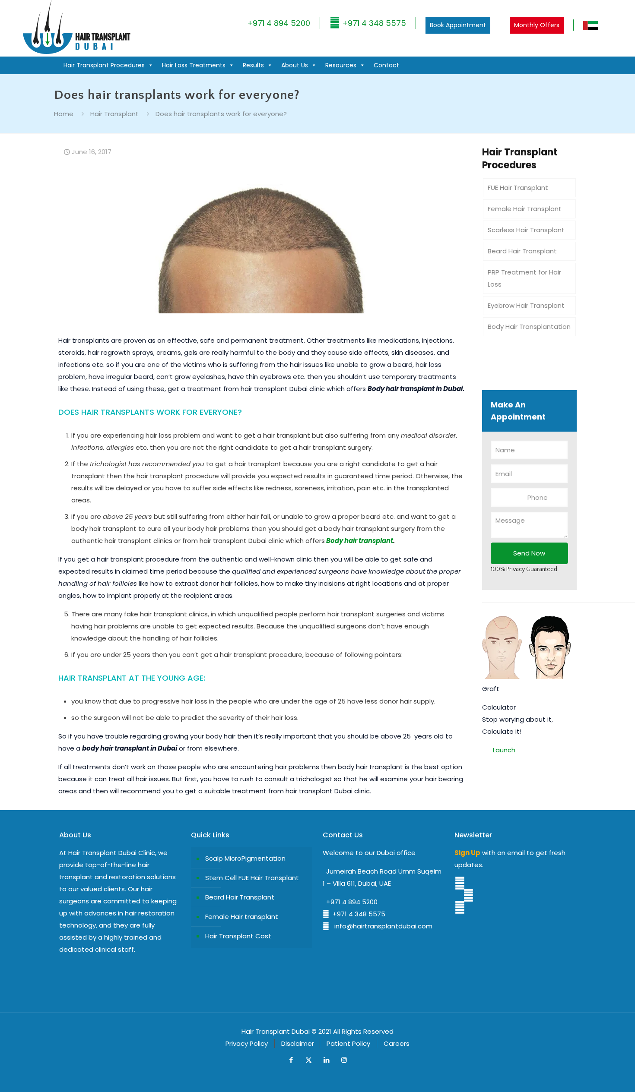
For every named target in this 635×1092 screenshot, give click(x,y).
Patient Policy (348, 1043)
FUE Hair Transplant (518, 187)
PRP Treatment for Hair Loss (524, 278)
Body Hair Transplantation (529, 326)
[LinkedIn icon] (326, 1059)
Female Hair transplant (241, 916)
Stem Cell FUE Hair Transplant (252, 877)
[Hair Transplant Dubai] (76, 52)
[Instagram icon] (344, 1059)
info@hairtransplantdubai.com (380, 926)
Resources (340, 65)
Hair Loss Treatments (193, 65)
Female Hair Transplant (525, 208)
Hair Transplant (114, 113)
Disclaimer (297, 1043)
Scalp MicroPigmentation (245, 858)
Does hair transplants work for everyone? (221, 113)
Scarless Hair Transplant (526, 229)
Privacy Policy (246, 1043)
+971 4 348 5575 (373, 23)
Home (63, 113)
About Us (294, 65)
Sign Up (467, 852)
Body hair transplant (359, 540)
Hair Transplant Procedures (104, 65)
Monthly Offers (536, 25)
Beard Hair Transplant (522, 251)
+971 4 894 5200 (278, 23)
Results (253, 65)
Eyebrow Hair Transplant (526, 305)
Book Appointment (458, 25)
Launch (504, 749)
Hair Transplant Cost (238, 936)
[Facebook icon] (291, 1059)
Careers (397, 1043)
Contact (386, 65)
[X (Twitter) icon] (308, 1059)
